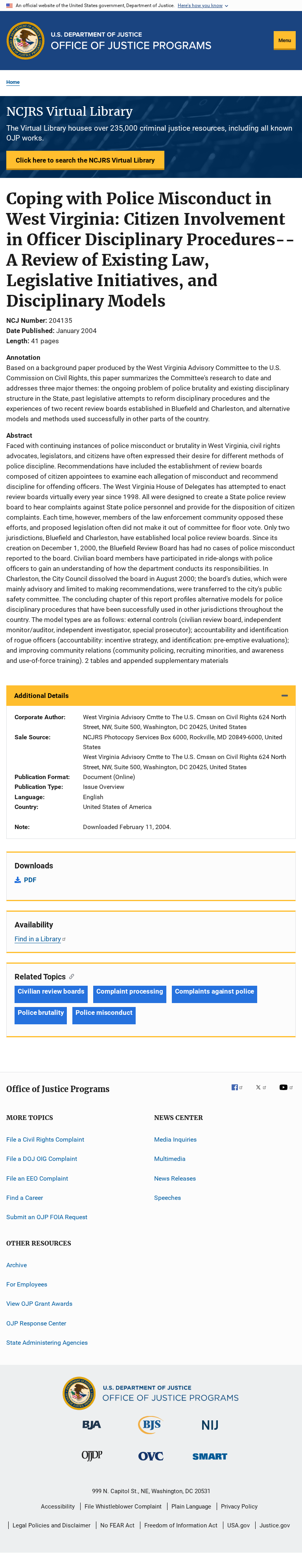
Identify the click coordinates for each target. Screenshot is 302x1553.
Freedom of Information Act (180, 1525)
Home (13, 82)
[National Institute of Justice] (210, 1431)
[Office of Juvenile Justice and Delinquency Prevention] (92, 1463)
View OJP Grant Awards (39, 1303)
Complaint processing (129, 991)
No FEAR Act (117, 1525)
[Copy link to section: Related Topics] (70, 976)
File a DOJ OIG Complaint (41, 1158)
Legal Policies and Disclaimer (51, 1525)
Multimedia (170, 1158)
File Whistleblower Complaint (123, 1506)
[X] (264, 1092)
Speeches (167, 1197)
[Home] (131, 40)
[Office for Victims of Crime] (151, 1462)
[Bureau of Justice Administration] (92, 1431)
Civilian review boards (51, 991)
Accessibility (58, 1506)
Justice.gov (275, 1525)
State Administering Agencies (47, 1342)
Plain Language (191, 1506)
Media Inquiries (175, 1139)
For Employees (26, 1284)
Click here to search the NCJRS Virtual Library (85, 160)
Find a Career (24, 1197)
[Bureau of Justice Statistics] (151, 1435)
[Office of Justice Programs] (25, 40)
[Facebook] (240, 1092)
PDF (30, 880)
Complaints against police (214, 991)
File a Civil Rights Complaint (45, 1139)
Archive (16, 1264)
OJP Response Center (36, 1323)
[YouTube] (287, 1092)
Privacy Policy (239, 1506)
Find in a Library (38, 939)
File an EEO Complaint (37, 1178)
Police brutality (41, 1012)
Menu (284, 40)
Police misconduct (104, 1012)
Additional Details (41, 696)
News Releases (175, 1178)
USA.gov (238, 1525)
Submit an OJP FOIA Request (46, 1217)
